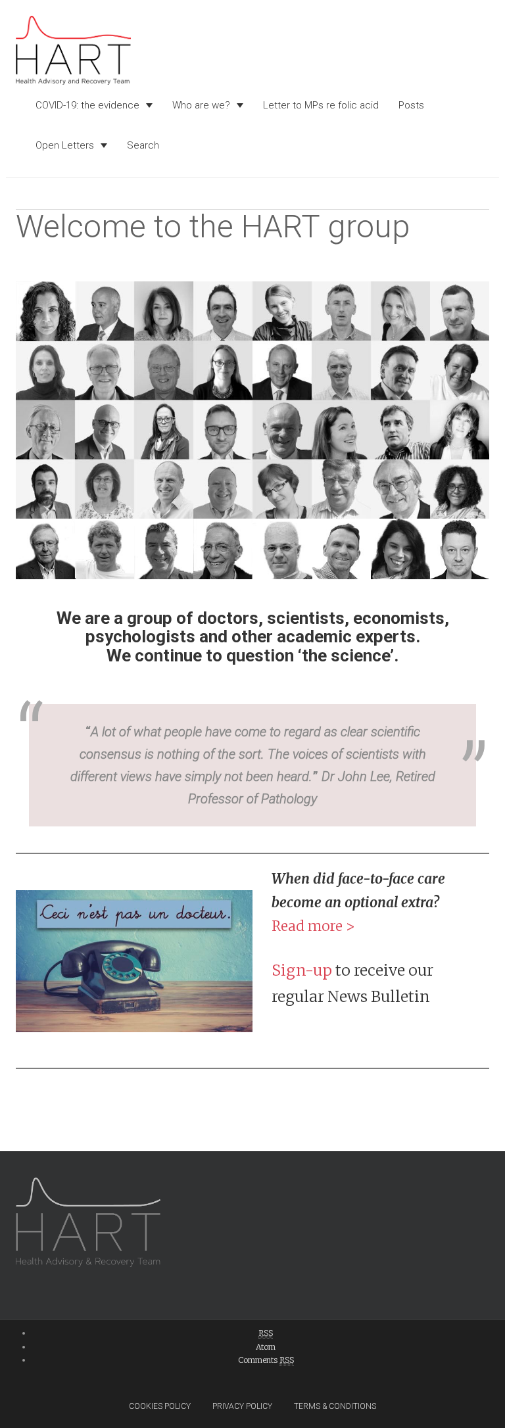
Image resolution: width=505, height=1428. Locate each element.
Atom (266, 1347)
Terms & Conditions (335, 1406)
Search (143, 145)
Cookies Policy (160, 1406)
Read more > (313, 926)
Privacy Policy (242, 1406)
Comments (266, 1360)
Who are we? (201, 105)
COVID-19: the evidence (87, 105)
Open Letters (65, 145)
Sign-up (302, 970)
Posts (411, 105)
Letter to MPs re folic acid (321, 105)
